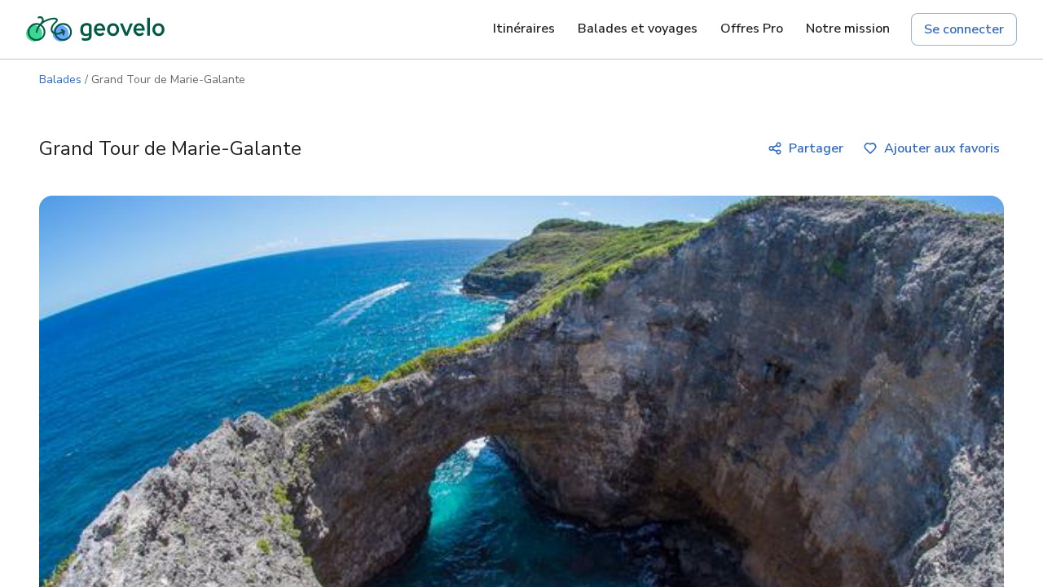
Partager (816, 148)
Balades (60, 79)
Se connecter (964, 29)
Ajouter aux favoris (942, 148)
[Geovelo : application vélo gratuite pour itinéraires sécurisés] (95, 29)
